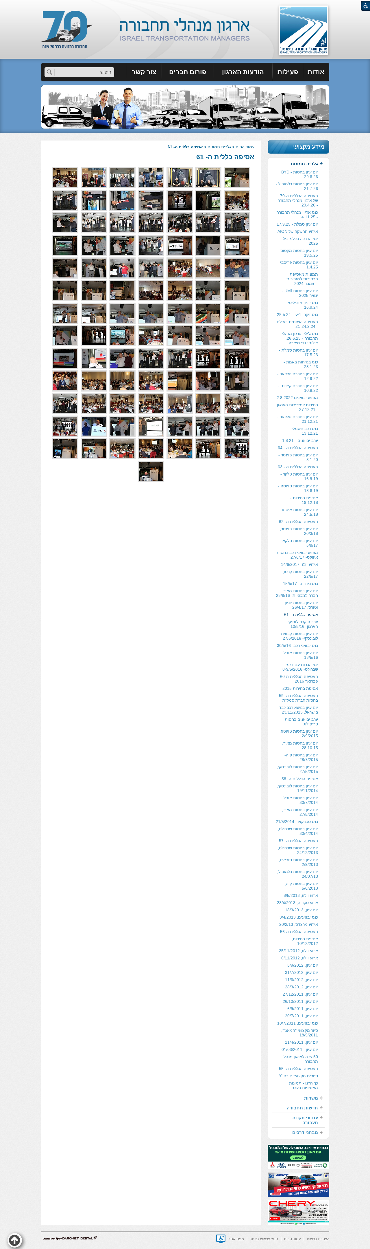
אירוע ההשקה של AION (298, 231)
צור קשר (144, 72)
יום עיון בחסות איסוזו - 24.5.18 (298, 512)
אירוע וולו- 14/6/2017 (299, 564)
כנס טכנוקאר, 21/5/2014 (297, 821)
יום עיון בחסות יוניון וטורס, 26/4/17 (301, 605)
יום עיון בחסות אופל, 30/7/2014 (300, 800)
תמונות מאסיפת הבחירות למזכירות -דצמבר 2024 (302, 279)
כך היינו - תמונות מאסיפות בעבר (303, 1085)
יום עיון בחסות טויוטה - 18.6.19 (298, 488)
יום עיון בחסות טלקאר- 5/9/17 (298, 543)
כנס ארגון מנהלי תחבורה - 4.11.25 (297, 214)
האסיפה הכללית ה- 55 (298, 1068)
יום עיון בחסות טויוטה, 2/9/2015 (299, 733)
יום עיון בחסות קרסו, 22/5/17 (300, 574)
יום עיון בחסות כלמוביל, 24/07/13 (297, 874)
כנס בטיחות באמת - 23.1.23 (301, 364)
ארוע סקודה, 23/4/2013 (297, 902)
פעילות (288, 72)
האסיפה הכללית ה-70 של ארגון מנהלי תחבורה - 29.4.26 (298, 200)
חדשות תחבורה (302, 1107)
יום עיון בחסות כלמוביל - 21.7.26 (297, 186)
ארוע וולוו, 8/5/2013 (301, 895)
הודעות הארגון (243, 72)
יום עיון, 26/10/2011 (300, 1001)
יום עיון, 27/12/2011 (300, 994)
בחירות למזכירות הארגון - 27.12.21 (297, 407)
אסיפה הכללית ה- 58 (300, 778)
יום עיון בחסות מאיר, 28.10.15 (300, 745)
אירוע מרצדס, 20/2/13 (298, 924)
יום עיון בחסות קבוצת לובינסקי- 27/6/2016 (299, 636)
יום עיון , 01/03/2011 (300, 1049)
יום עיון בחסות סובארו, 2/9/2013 (298, 862)
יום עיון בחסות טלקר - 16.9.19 (299, 476)
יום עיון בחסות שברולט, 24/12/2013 (298, 850)
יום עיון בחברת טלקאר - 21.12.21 (297, 419)
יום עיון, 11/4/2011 (301, 1042)
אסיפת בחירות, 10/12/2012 (305, 941)
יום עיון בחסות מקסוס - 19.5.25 (298, 252)
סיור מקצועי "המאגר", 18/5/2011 (299, 1032)
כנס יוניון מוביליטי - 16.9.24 (301, 305)
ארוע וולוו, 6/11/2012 (299, 958)
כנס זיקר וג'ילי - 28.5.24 (297, 314)
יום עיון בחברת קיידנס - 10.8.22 (298, 388)
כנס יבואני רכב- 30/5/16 (297, 645)
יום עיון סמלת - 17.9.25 (297, 224)
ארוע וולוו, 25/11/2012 (298, 950)
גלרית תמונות (219, 147)
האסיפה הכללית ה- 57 (298, 840)
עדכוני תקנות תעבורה (305, 1120)
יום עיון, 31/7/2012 (301, 972)
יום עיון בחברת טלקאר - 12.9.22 (297, 376)
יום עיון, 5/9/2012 (302, 965)
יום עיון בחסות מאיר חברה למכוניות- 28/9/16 (297, 593)
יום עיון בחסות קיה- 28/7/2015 (301, 757)
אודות (316, 72)
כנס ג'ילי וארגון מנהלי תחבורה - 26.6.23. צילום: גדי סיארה (300, 338)
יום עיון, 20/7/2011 (301, 1016)
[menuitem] (316, 72)
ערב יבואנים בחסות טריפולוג (301, 721)
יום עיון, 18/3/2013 (301, 910)
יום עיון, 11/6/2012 (301, 979)
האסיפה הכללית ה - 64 (298, 447)
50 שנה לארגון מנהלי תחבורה (300, 1059)
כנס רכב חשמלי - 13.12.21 (303, 431)
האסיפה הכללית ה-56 (299, 931)
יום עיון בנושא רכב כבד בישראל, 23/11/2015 (298, 709)
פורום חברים (187, 72)
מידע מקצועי (308, 146)
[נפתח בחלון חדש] (220, 1239)
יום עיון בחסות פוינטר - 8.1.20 (298, 457)
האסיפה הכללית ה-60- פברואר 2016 (298, 678)
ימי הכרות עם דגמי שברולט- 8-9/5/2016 (300, 667)
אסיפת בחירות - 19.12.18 (304, 500)
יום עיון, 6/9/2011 (302, 1008)
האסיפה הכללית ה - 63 (298, 467)
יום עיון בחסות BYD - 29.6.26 (299, 174)
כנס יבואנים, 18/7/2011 (297, 1023)
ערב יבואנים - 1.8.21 (300, 440)
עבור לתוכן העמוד (185, 5)
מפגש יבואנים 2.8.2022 (297, 397)
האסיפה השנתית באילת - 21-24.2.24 (297, 324)
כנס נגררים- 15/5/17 (300, 583)
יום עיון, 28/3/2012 (301, 987)
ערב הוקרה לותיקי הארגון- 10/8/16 (303, 624)
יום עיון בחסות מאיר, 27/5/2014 (300, 812)
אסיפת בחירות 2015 (300, 688)
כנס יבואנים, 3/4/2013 (299, 917)
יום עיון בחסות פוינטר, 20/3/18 (299, 531)
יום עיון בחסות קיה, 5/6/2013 (301, 885)
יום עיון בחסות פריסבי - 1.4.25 (298, 264)
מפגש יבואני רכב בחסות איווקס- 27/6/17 (297, 554)
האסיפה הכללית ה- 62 (298, 521)
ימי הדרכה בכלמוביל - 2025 (299, 241)
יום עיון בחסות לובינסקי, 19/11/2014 (297, 788)
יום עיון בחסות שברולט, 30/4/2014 (298, 831)
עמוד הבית (245, 147)
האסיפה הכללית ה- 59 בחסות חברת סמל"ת (298, 698)
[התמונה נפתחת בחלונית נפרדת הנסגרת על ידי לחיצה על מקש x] (237, 177)
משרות (311, 1098)
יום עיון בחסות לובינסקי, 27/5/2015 (297, 769)
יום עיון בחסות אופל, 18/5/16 (300, 655)
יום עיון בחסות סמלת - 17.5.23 (298, 352)
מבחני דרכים (305, 1132)
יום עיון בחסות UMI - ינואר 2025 (300, 293)
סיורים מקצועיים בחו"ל (298, 1076)
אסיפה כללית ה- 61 (225, 157)
